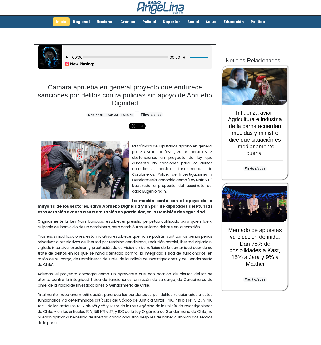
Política (258, 21)
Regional (81, 21)
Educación (234, 21)
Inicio (61, 21)
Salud (211, 21)
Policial (149, 21)
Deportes (171, 21)
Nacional (105, 21)
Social (193, 21)
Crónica (127, 21)
